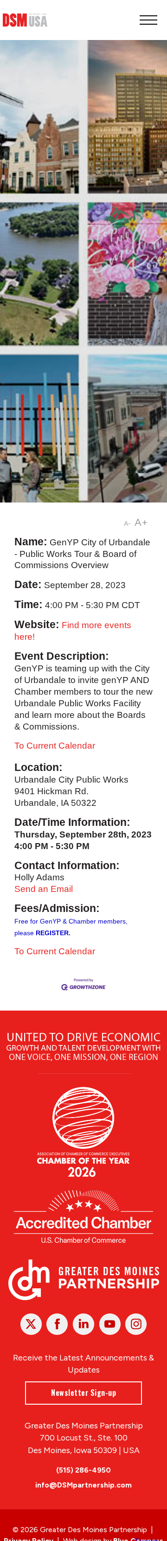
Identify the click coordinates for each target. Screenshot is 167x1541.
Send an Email (43, 889)
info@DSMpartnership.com (83, 1485)
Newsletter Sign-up (83, 1392)
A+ (141, 522)
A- (127, 524)
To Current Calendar (54, 745)
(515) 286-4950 (83, 1470)
